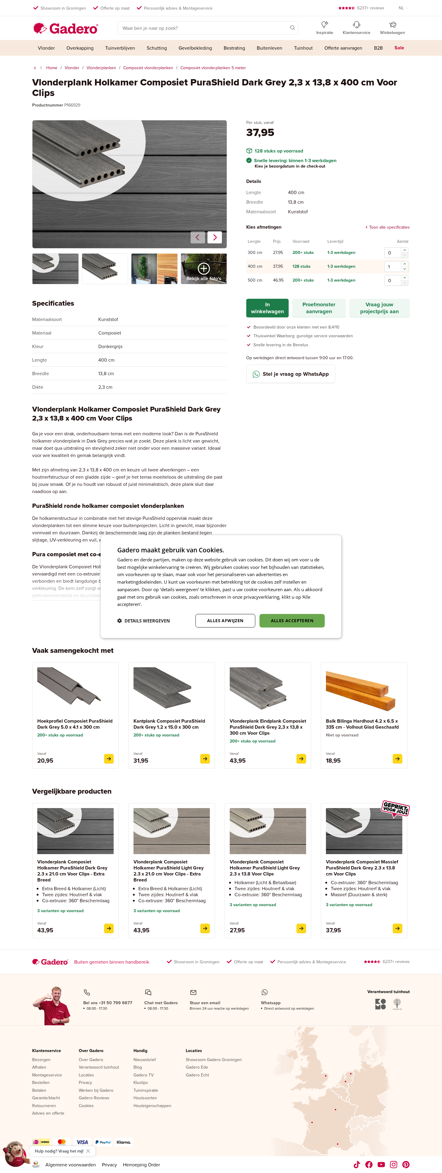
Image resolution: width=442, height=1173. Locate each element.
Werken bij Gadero (96, 1090)
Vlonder (72, 68)
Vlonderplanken (101, 68)
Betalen (39, 1090)
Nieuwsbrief (145, 1060)
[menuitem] (46, 48)
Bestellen (41, 1082)
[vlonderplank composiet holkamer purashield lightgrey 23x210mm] (205, 928)
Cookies (86, 1106)
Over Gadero (91, 1051)
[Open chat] (17, 1156)
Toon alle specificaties (389, 227)
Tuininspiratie (146, 1090)
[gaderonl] (393, 1164)
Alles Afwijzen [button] (225, 620)
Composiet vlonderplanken (148, 68)
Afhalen (39, 1067)
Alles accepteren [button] (292, 620)
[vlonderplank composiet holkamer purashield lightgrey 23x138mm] (301, 928)
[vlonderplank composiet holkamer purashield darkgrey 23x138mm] (109, 928)
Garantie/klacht (46, 1098)
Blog (138, 1067)
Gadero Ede (197, 1067)
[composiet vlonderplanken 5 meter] (35, 68)
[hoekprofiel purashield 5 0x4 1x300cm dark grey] (109, 759)
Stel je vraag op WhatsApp (296, 374)
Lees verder (155, 604)
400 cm (255, 266)
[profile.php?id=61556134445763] (369, 1164)
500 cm (255, 280)
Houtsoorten (145, 1098)
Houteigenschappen (152, 1106)
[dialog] (221, 586)
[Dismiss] (88, 1151)
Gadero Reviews (94, 1098)
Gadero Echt (197, 1075)
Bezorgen (41, 1060)
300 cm (255, 252)
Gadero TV (144, 1075)
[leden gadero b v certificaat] (35, 1164)
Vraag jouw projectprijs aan (379, 308)
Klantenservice (46, 1051)
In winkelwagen (267, 308)
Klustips (141, 1082)
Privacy (85, 1082)
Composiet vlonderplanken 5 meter (213, 68)
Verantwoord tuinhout (99, 1067)
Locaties (86, 1075)
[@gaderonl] (357, 1164)
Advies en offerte (48, 1113)
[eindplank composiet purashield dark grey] (301, 759)
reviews (370, 8)
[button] (283, 27)
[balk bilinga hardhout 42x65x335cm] (397, 759)
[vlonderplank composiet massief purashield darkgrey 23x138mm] (397, 928)
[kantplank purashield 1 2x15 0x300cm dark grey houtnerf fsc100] (205, 759)
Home (51, 68)
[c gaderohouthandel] (381, 1164)
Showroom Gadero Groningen (214, 1060)
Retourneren (44, 1106)
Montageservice (47, 1075)
